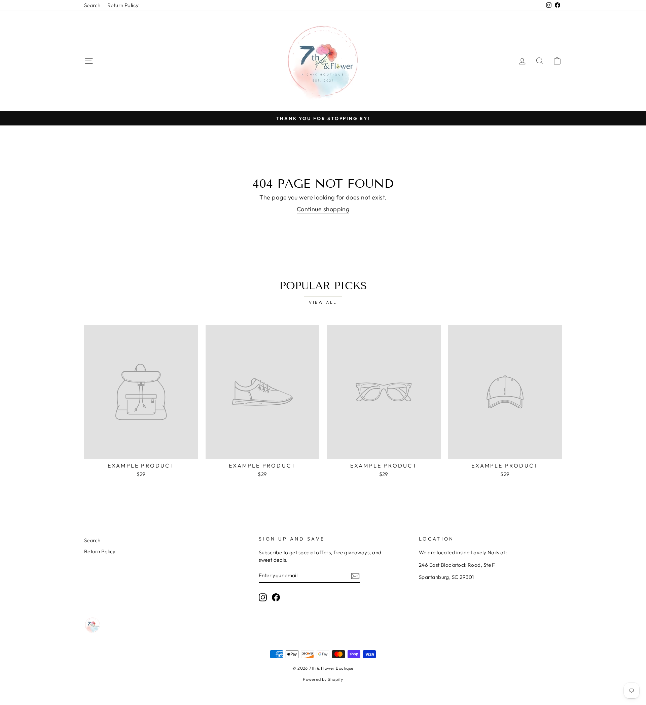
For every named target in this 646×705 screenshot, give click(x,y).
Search (92, 5)
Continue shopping (323, 209)
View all (323, 302)
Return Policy (123, 5)
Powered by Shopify (323, 679)
